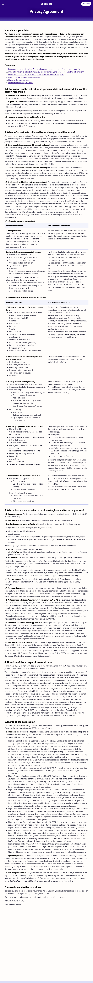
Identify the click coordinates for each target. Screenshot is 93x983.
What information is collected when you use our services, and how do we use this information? (46, 72)
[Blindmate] (46, 4)
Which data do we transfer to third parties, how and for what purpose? (36, 74)
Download (86, 4)
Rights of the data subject (18, 80)
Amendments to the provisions (20, 82)
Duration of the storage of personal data (24, 77)
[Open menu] (2, 4)
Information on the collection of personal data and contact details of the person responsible (44, 69)
